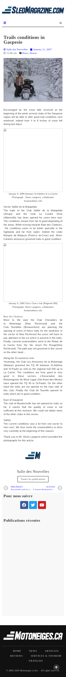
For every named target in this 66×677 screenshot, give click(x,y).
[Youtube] (42, 505)
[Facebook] (24, 505)
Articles (52, 651)
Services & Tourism (46, 656)
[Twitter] (33, 505)
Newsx (33, 53)
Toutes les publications (33, 479)
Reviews (16, 656)
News (25, 53)
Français (36, 661)
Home (17, 651)
